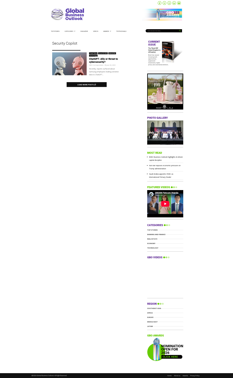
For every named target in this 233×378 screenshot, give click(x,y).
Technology (93, 55)
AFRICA (150, 313)
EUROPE (150, 317)
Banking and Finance (156, 234)
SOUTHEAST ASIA (154, 308)
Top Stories (55, 31)
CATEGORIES (69, 31)
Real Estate (152, 239)
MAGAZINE (84, 31)
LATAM (150, 326)
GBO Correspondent (96, 65)
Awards (106, 31)
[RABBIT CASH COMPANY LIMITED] (165, 109)
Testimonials (121, 31)
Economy (151, 243)
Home (169, 376)
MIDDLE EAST (152, 322)
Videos (95, 31)
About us (177, 376)
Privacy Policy (195, 376)
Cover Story (93, 53)
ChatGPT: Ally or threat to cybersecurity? (103, 60)
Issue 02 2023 (103, 53)
